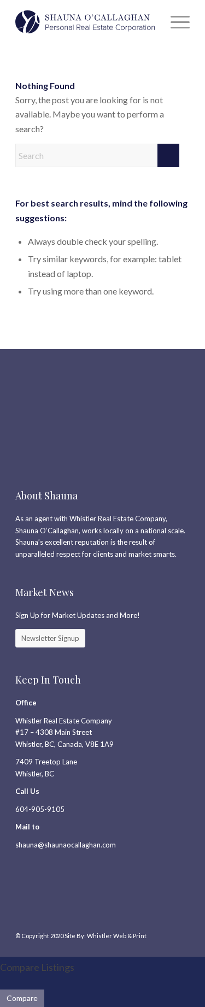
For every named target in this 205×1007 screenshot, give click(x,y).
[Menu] (175, 22)
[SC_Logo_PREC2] (85, 22)
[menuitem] (175, 22)
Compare (22, 998)
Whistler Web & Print (117, 935)
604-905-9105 (40, 809)
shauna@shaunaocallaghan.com (65, 844)
